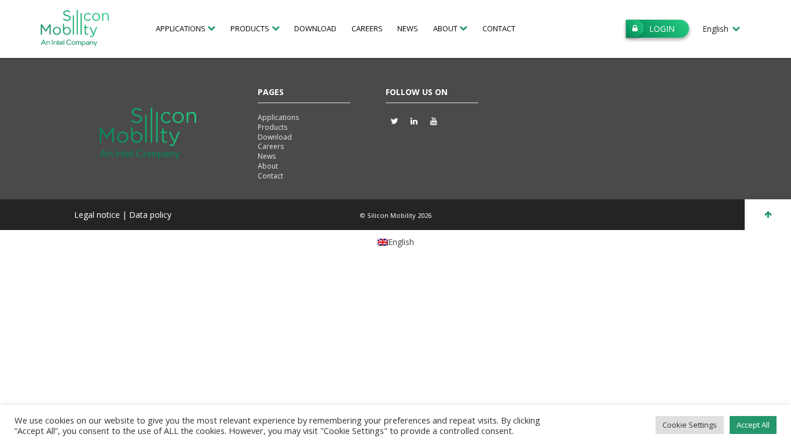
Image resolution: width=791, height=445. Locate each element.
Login (662, 28)
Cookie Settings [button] (689, 425)
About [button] (445, 28)
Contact (498, 28)
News (407, 28)
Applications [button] (181, 28)
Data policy (150, 214)
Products (272, 127)
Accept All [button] (753, 425)
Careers (367, 28)
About (268, 166)
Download (315, 28)
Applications (278, 117)
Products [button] (249, 28)
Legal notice (98, 214)
